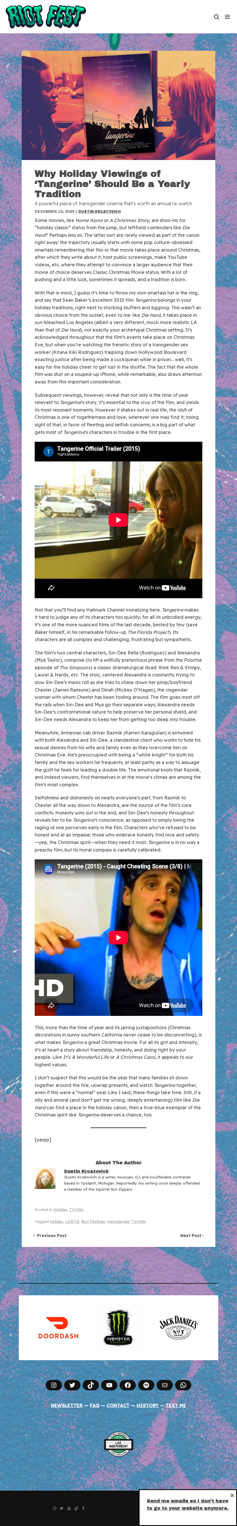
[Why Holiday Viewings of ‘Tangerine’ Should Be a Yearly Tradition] (118, 105)
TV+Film (76, 1209)
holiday (56, 1221)
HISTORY (148, 1405)
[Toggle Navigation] (227, 16)
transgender (118, 1221)
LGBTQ (72, 1221)
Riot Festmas (93, 1221)
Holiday (60, 1209)
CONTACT (118, 1405)
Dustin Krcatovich (99, 212)
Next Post (191, 1235)
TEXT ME (176, 1405)
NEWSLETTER (67, 1405)
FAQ (94, 1405)
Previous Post (50, 1235)
